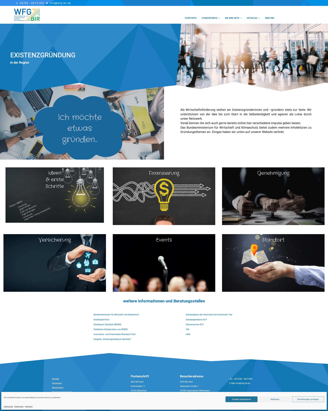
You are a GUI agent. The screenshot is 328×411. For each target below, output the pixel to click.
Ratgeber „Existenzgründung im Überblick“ (112, 339)
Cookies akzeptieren (241, 399)
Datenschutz (8, 406)
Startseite (191, 18)
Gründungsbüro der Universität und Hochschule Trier (209, 314)
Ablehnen (274, 399)
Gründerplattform (101, 319)
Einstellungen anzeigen (308, 399)
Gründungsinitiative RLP (196, 319)
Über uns (269, 18)
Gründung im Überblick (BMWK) (107, 324)
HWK (188, 334)
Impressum (29, 406)
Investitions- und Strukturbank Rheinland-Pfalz (115, 334)
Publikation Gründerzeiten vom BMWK (111, 329)
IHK (187, 329)
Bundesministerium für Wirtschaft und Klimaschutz (116, 314)
